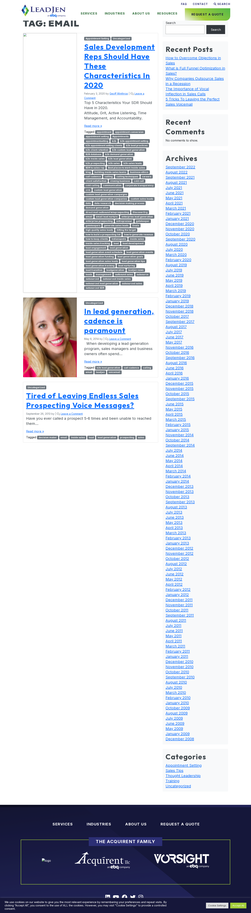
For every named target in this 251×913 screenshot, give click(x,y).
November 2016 (179, 347)
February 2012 (178, 589)
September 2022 (180, 167)
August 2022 (177, 172)
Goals (135, 225)
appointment (104, 132)
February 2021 (178, 213)
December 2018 (179, 306)
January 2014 (177, 481)
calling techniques (127, 176)
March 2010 (176, 692)
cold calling (92, 185)
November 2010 (179, 667)
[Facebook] (126, 897)
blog (88, 172)
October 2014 (177, 440)
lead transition (94, 270)
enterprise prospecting (99, 221)
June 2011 (174, 631)
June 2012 (175, 574)
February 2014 (178, 476)
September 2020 (180, 239)
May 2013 (174, 522)
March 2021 (176, 208)
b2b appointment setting (134, 141)
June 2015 (175, 404)
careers (146, 176)
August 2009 (177, 713)
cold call (139, 181)
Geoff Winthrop (119, 93)
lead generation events (139, 252)
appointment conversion (129, 132)
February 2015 (178, 424)
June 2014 (175, 455)
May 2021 (174, 198)
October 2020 (178, 234)
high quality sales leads (99, 230)
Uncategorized (121, 38)
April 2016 (174, 373)
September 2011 (180, 615)
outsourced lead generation (102, 283)
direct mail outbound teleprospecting (107, 212)
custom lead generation (108, 190)
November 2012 (179, 553)
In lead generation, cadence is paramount (119, 321)
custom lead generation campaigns (106, 194)
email (89, 216)
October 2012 (177, 558)
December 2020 (180, 224)
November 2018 (179, 311)
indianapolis (119, 239)
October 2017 (177, 316)
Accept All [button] (238, 905)
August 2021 (176, 182)
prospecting (127, 437)
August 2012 (176, 564)
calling (109, 176)
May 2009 (174, 728)
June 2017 (174, 337)
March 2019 (176, 291)
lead (116, 243)
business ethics (139, 172)
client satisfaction (96, 181)
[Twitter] (134, 897)
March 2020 (176, 254)
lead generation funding (100, 256)
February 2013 (178, 538)
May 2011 (174, 636)
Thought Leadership (183, 776)
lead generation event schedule (104, 252)
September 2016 (180, 357)
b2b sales (114, 163)
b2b (114, 141)
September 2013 (180, 502)
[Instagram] (142, 897)
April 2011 (174, 641)
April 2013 (174, 527)
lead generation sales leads (102, 261)
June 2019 (175, 275)
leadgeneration (115, 270)
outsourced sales (132, 283)
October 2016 (177, 352)
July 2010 (174, 687)
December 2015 (179, 383)
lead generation (119, 247)
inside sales (137, 239)
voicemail (114, 372)
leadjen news (136, 270)
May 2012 (174, 579)
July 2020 (174, 249)
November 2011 (179, 605)
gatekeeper (142, 221)
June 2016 (175, 368)
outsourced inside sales (117, 278)
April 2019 (174, 285)
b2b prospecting (95, 163)
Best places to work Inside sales (126, 167)
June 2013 (175, 517)
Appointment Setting (97, 38)
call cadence (93, 176)
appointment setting (97, 136)
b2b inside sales (95, 158)
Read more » (93, 126)
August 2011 (176, 620)
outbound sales (124, 274)
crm (88, 190)
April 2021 (174, 203)
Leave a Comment (120, 338)
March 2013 (176, 533)
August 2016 (176, 363)
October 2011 (177, 610)
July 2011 (173, 625)
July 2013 (174, 512)
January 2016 (177, 378)
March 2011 (175, 646)
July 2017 (174, 332)
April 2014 (174, 466)
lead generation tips (133, 261)
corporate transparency (139, 185)
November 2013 (180, 491)
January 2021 (177, 218)
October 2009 (178, 708)
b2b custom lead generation (128, 149)
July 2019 (174, 270)
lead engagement (96, 247)
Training (172, 781)
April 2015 (174, 414)
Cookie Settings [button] (217, 905)
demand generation (97, 207)
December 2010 (179, 661)
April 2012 (174, 584)
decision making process (129, 203)
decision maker (48, 437)
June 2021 (175, 193)
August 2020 (177, 244)
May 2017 (174, 342)
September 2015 (180, 399)
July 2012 (174, 569)
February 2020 (178, 260)
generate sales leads (116, 225)
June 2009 (175, 723)
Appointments (120, 136)
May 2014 (174, 461)
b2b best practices (137, 145)
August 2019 (176, 265)
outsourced (92, 278)
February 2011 (178, 651)
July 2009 (174, 718)
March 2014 (176, 471)
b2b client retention (97, 149)
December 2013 (179, 486)
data (88, 203)
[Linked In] (109, 897)
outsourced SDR (95, 287)
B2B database (93, 154)
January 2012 (177, 594)
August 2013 (176, 507)
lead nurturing (126, 265)
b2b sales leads (132, 163)
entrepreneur (124, 221)
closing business (120, 181)
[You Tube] (117, 897)
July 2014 (174, 450)
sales (141, 437)
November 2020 (180, 229)
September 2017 (180, 321)
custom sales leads (142, 198)
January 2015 (177, 430)
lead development (133, 243)
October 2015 (177, 394)
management (103, 274)
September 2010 (180, 677)
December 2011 (179, 600)
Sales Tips (174, 770)
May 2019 (174, 280)
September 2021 (180, 177)
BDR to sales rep (95, 167)
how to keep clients (97, 239)
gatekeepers (93, 225)
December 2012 (179, 548)
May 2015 (174, 409)
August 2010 (176, 682)
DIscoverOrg (140, 212)
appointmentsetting (97, 141)
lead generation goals (130, 256)
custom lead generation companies (106, 198)
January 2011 (177, 656)
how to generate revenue (138, 234)
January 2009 (178, 734)
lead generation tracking (100, 265)
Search (171, 23)
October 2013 (177, 497)
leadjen (100, 372)
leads (89, 274)
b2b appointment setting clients (104, 145)
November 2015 (179, 388)
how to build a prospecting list (103, 234)
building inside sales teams (110, 172)
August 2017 (176, 327)
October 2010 (177, 672)
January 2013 (177, 543)
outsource (142, 274)
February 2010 (178, 698)
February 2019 (178, 296)
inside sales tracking (98, 243)
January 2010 (177, 703)
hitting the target (126, 230)
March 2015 (176, 419)
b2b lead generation (120, 158)
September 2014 (180, 445)
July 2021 (174, 187)
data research (102, 203)
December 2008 (180, 739)
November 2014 (180, 435)
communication (112, 185)
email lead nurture (107, 216)
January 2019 (177, 301)
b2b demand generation (119, 154)
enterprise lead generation (137, 216)
